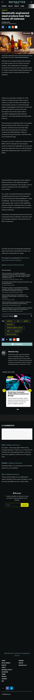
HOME (22, 6)
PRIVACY (4, 676)
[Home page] (17, 2)
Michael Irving (13, 352)
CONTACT (4, 678)
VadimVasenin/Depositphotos (22, 57)
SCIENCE (4, 6)
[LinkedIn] (9, 27)
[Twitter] (6, 27)
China (8, 331)
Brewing (26, 321)
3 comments (18, 344)
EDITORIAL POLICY (7, 669)
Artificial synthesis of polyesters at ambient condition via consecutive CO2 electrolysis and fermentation (16, 302)
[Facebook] (3, 27)
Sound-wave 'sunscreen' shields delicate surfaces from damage (16, 394)
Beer (18, 321)
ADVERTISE (5, 672)
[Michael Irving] (4, 353)
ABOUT (4, 667)
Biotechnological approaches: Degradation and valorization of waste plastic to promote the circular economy (15, 296)
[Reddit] (13, 27)
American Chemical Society (15, 265)
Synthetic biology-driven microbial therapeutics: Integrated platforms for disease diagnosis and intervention (17, 308)
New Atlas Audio (11, 334)
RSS (3, 681)
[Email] (16, 27)
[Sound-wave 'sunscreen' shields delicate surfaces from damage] (17, 382)
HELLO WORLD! (6, 663)
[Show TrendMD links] (31, 316)
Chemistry (5, 10)
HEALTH (10, 6)
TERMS (3, 674)
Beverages (10, 324)
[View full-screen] (32, 33)
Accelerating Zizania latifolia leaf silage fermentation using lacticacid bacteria (17, 282)
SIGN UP (16, 6)
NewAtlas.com (23, 665)
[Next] (30, 390)
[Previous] (4, 390)
